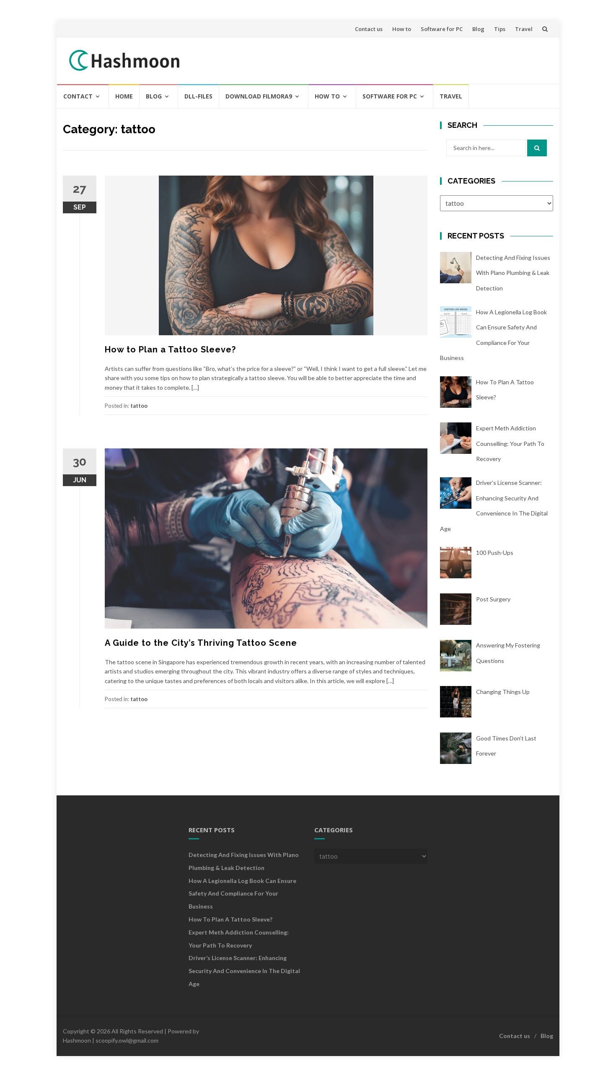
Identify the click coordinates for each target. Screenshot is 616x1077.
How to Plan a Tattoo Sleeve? (170, 349)
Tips (499, 29)
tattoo (139, 405)
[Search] (537, 148)
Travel (524, 29)
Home (124, 96)
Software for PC (442, 29)
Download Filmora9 (258, 96)
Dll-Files (198, 96)
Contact (78, 96)
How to (401, 29)
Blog (478, 29)
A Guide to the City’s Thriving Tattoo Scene (201, 643)
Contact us (369, 29)
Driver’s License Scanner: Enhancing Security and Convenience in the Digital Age (244, 970)
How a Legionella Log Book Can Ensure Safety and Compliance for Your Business (242, 893)
